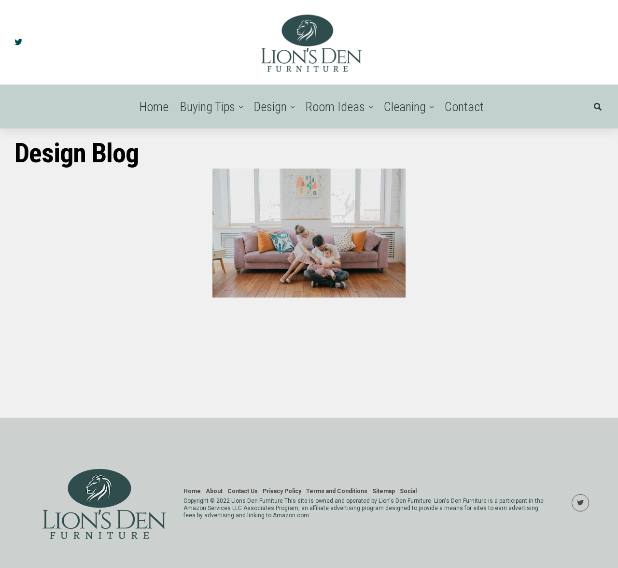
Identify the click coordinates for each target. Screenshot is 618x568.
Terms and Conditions (336, 491)
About (214, 491)
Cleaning (405, 106)
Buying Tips (207, 106)
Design (270, 106)
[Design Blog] (309, 294)
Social (408, 491)
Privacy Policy (282, 491)
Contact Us (242, 491)
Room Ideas (335, 106)
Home (154, 106)
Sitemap (383, 491)
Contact (464, 106)
